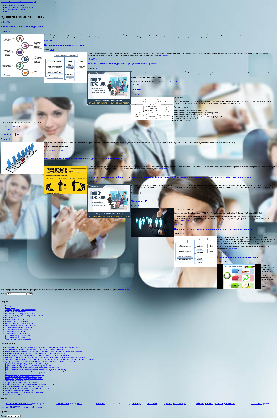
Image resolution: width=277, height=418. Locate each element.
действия (53, 403)
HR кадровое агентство (14, 306)
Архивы (4, 416)
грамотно (48, 403)
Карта (7, 11)
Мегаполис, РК (140, 201)
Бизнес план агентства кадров (16, 312)
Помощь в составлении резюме (16, 319)
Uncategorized (10, 308)
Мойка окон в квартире (14, 394)
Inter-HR (136, 89)
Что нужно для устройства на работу (18, 339)
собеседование (239, 403)
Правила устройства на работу (16, 321)
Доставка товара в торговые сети (17, 381)
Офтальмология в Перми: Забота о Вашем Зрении (23, 377)
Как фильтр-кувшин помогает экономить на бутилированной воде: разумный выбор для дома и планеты (44, 351)
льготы (107, 403)
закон (79, 403)
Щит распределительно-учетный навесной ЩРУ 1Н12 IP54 (27, 388)
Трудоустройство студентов (15, 9)
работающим (179, 403)
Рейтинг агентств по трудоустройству (19, 7)
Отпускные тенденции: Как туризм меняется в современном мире (29, 384)
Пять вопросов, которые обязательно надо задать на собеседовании (83, 158)
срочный (266, 404)
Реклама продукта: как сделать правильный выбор (24, 379)
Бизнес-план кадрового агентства (64, 45)
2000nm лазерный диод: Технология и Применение (24, 392)
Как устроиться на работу (14, 5)
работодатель (191, 404)
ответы (124, 404)
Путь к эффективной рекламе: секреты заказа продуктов (26, 386)
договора (73, 404)
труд (6, 407)
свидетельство (227, 403)
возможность (24, 403)
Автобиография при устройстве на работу (20, 310)
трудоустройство (30, 407)
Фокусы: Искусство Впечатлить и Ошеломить (22, 383)
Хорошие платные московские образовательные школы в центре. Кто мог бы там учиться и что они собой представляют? (50, 359)
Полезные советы (11, 317)
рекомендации (212, 403)
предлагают (160, 403)
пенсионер (144, 403)
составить (256, 403)
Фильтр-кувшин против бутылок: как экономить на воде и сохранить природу (34, 349)
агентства (3, 403)
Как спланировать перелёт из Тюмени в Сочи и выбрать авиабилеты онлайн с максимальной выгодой (43, 347)
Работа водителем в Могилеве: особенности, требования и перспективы (32, 367)
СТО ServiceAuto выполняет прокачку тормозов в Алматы (26, 363)
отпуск (129, 404)
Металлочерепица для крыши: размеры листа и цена (24, 375)
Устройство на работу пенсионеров (18, 337)
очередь (136, 403)
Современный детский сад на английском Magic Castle (25, 373)
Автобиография (10, 134)
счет (2, 407)
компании (100, 403)
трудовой (16, 406)
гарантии (42, 404)
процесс (168, 403)
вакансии (11, 403)
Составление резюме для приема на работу (21, 325)
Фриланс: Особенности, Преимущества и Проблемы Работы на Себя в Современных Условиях (40, 361)
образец (113, 403)
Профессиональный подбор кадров (237, 257)
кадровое (92, 404)
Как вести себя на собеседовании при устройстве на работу (122, 63)
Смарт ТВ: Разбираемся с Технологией (19, 390)
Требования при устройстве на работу (19, 327)
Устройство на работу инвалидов (17, 335)
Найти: (3, 293)
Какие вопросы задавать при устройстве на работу (24, 316)
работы (200, 403)
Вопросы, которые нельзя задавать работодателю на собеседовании (213, 228)
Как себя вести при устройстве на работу (20, 314)
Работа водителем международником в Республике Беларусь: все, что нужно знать (35, 369)
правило (152, 403)
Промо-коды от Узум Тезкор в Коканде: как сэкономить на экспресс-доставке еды (35, 353)
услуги (40, 407)
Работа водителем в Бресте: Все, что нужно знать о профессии (28, 365)
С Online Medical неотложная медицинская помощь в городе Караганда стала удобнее (36, 371)
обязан (119, 403)
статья (271, 404)
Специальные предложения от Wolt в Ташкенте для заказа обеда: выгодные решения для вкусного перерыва (45, 357)
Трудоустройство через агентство (17, 333)
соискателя (247, 404)
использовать (86, 403)
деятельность (62, 403)
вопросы (35, 404)
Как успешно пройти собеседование (22, 26)
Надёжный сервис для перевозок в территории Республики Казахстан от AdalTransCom (37, 355)
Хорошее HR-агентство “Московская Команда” (18, 2)
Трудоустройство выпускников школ (18, 329)
